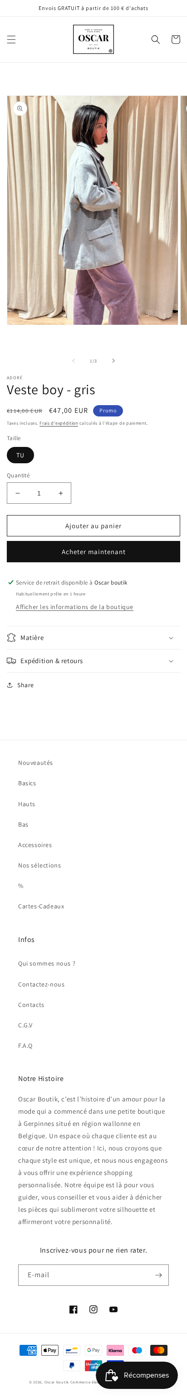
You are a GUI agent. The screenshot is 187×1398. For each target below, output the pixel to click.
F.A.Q (25, 1045)
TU (20, 455)
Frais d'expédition (58, 423)
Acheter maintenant (94, 551)
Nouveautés (35, 762)
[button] (11, 40)
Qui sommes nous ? (46, 963)
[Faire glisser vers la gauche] (74, 361)
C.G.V (25, 1025)
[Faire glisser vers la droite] (113, 361)
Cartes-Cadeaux (41, 906)
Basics (27, 783)
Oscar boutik (56, 1381)
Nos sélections (39, 865)
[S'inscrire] (158, 1275)
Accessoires (35, 845)
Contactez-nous (41, 984)
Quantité (18, 475)
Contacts (31, 1005)
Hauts (26, 804)
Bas (23, 824)
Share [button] (25, 685)
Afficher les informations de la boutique (74, 607)
